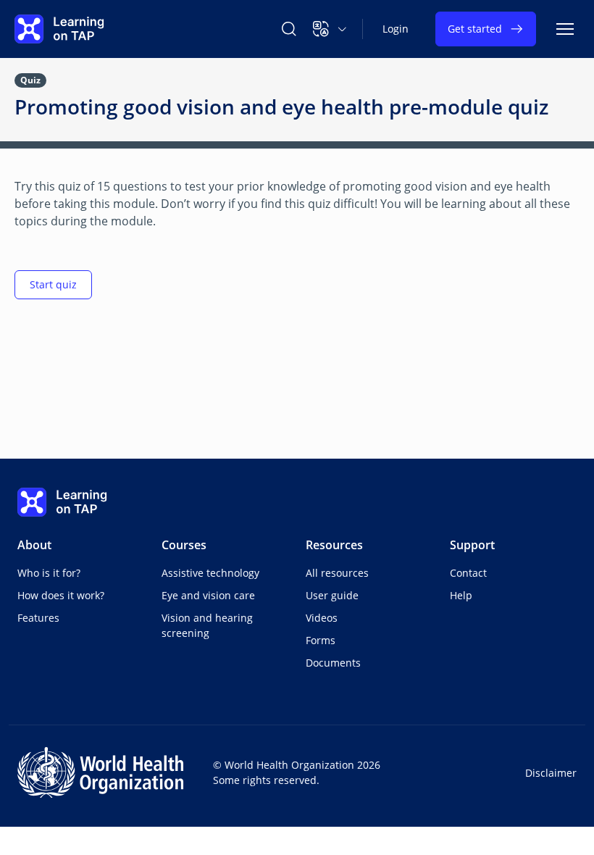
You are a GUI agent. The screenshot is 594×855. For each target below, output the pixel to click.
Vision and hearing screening (207, 625)
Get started (475, 29)
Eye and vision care (208, 595)
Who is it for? (48, 573)
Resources (334, 545)
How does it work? (60, 595)
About (34, 545)
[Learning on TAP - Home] (59, 28)
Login (395, 29)
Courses (184, 545)
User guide (332, 595)
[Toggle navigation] (565, 29)
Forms (320, 640)
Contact (468, 573)
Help (461, 595)
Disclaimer (551, 773)
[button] (330, 29)
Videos (322, 618)
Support (472, 545)
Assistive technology (210, 573)
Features (38, 618)
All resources (337, 573)
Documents (333, 663)
